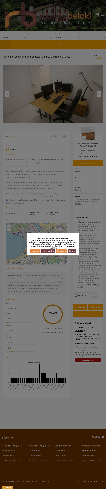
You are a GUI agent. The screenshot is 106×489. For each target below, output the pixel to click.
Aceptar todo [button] (35, 251)
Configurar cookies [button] (48, 251)
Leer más (72, 251)
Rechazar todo (61, 251)
